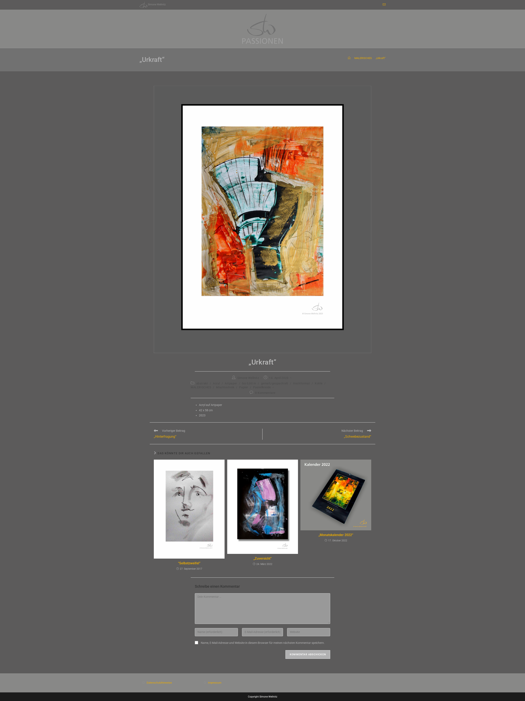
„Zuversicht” (262, 558)
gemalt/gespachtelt (274, 383)
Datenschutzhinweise (159, 682)
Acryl (216, 383)
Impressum (214, 682)
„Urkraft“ (381, 58)
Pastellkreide (262, 387)
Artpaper (231, 383)
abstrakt (202, 383)
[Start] (349, 58)
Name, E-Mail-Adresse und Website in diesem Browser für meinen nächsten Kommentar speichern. (263, 642)
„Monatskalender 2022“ (335, 535)
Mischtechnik (225, 387)
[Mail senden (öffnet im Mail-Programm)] (383, 5)
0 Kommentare (265, 392)
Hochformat (301, 383)
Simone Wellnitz (248, 377)
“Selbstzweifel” (189, 563)
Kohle (319, 383)
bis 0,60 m (249, 383)
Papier (243, 387)
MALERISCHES (201, 387)
